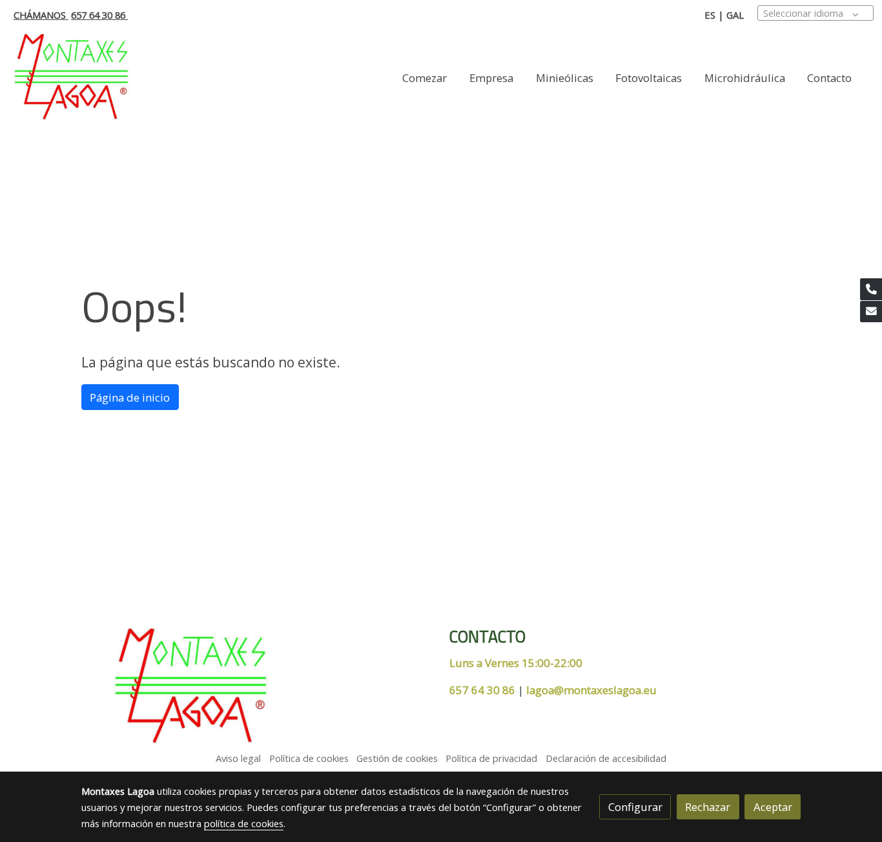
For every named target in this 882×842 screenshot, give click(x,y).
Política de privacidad (491, 758)
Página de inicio (130, 397)
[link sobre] (256, 687)
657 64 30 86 (99, 14)
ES (709, 14)
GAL (735, 14)
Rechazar (707, 806)
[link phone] (871, 289)
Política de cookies (309, 758)
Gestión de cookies (397, 758)
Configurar (635, 806)
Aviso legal (238, 758)
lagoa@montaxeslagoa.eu (591, 690)
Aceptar (773, 806)
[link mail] (871, 312)
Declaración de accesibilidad (606, 758)
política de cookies (243, 823)
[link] (72, 78)
